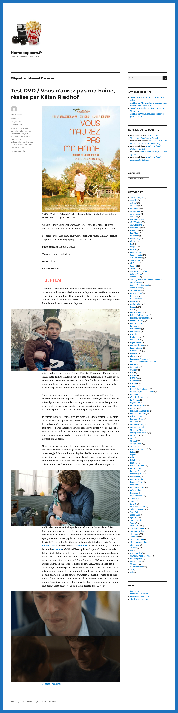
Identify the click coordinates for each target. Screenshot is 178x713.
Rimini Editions (136, 487)
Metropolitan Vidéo (138, 433)
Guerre (133, 370)
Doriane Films (136, 304)
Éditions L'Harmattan (139, 315)
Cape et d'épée (136, 255)
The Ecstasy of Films (138, 542)
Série (132, 501)
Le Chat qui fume (137, 405)
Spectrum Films (136, 520)
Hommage (134, 381)
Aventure (134, 230)
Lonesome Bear (136, 419)
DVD (27, 134)
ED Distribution (136, 312)
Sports (133, 523)
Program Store (136, 471)
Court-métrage (136, 288)
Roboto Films (135, 490)
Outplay (133, 446)
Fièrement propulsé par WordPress (41, 701)
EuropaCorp (135, 340)
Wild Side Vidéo (136, 567)
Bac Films (134, 233)
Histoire (133, 375)
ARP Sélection (136, 222)
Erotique (133, 326)
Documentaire (136, 299)
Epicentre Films (136, 323)
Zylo (132, 572)
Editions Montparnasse (140, 318)
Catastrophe (135, 260)
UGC (132, 550)
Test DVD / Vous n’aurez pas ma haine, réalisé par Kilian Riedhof (63, 93)
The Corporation (137, 539)
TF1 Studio (134, 534)
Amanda (57, 549)
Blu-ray (133, 249)
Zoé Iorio (23, 147)
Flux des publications (139, 594)
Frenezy (133, 364)
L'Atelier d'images (137, 397)
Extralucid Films (137, 345)
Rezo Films (134, 485)
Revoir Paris (48, 545)
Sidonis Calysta (136, 509)
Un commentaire (18, 151)
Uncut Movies (136, 553)
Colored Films (136, 274)
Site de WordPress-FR (139, 599)
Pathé (132, 452)
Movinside (134, 435)
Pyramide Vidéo (136, 482)
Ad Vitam (134, 206)
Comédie (133, 277)
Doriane (133, 301)
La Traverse (135, 400)
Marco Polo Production (139, 427)
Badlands (134, 236)
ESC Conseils (135, 329)
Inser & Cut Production (139, 389)
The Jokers (134, 545)
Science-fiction (136, 498)
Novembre (81, 545)
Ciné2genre (135, 263)
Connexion (134, 591)
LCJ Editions (135, 403)
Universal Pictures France (140, 556)
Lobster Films (136, 416)
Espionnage (135, 337)
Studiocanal (135, 526)
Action (133, 203)
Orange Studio (136, 444)
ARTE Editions (136, 225)
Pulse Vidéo (135, 477)
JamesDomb (16, 114)
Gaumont (134, 367)
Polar (132, 457)
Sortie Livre (135, 515)
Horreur (133, 383)
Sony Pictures (136, 512)
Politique (133, 463)
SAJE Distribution (137, 496)
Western (133, 564)
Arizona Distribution (138, 219)
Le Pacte (133, 408)
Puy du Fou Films (137, 479)
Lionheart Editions (138, 414)
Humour (133, 386)
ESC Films (134, 334)
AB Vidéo (134, 200)
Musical (133, 441)
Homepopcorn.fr (26, 52)
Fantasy (133, 353)
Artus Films (135, 228)
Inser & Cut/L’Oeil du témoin (142, 392)
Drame (22, 122)
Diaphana (134, 296)
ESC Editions (135, 332)
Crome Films (135, 290)
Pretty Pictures (136, 468)
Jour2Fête (134, 394)
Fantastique (135, 351)
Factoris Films (136, 348)
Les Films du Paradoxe (139, 411)
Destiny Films (136, 293)
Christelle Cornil (17, 134)
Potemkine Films (137, 466)
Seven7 (133, 504)
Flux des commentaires (140, 596)
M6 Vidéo (134, 422)
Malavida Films (136, 425)
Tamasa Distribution (138, 531)
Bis (131, 244)
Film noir (134, 356)
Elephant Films (136, 321)
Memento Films (136, 430)
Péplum (133, 455)
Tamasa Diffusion (137, 528)
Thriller (133, 548)
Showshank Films (137, 507)
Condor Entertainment (139, 285)
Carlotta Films (136, 258)
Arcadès (133, 217)
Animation (134, 208)
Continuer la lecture (52, 684)
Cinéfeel (133, 266)
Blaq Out (15, 122)
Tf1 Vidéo (134, 537)
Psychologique (17, 125)
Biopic (132, 241)
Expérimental (135, 342)
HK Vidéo (134, 378)
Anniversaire (135, 211)
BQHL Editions (136, 252)
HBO (132, 373)
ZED (132, 570)
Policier (133, 460)
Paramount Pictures (138, 449)
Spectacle (134, 518)
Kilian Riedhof (17, 136)
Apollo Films (135, 214)
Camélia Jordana (23, 131)
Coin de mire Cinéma (138, 271)
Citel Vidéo (134, 269)
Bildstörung (135, 238)
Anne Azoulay (17, 128)
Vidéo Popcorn (136, 559)
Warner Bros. (135, 561)
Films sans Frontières (139, 359)
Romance (134, 493)
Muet (132, 438)
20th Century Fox (137, 197)
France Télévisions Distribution (143, 362)
